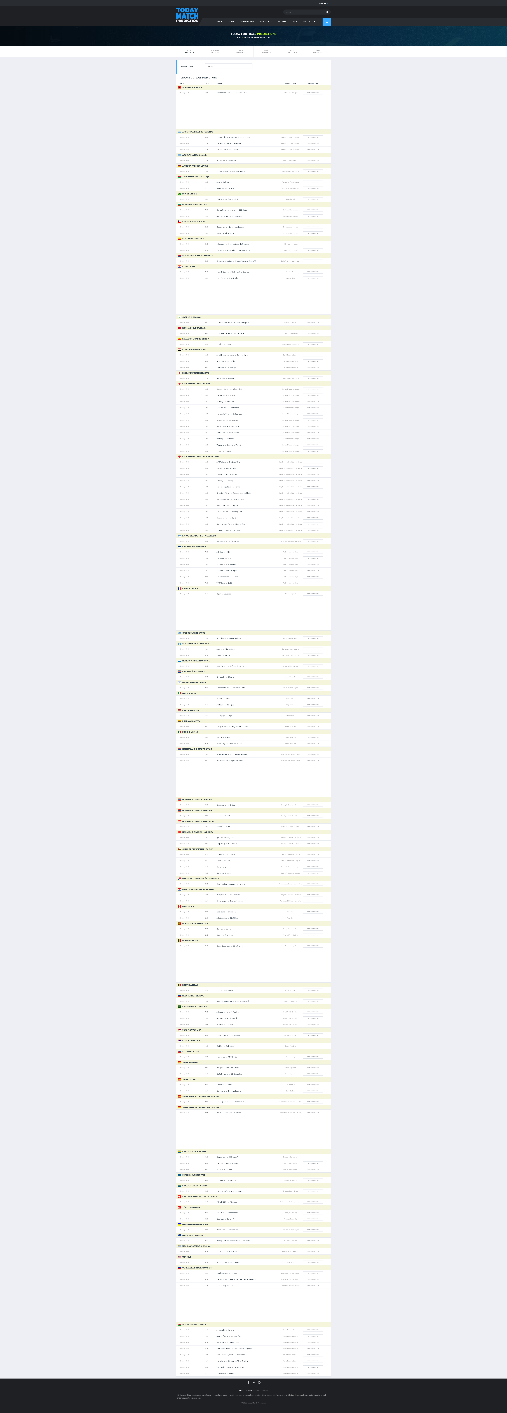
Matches (189, 51)
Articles (282, 22)
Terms (240, 1390)
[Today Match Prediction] (187, 14)
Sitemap (256, 1390)
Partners (248, 1390)
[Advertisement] (253, 112)
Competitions (247, 22)
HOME (219, 22)
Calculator (309, 22)
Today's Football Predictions (256, 37)
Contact (265, 1390)
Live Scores (266, 22)
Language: (323, 3)
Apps (295, 22)
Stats (231, 22)
